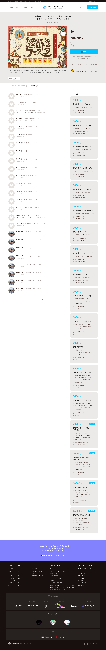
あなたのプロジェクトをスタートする (54, 555)
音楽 (19, 573)
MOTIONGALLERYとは (84, 569)
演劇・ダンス (11, 580)
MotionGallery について (93, 1)
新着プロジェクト (36, 573)
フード (20, 585)
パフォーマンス (22, 583)
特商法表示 (81, 585)
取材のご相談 (81, 578)
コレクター (33, 85)
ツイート (82, 64)
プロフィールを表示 (92, 71)
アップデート (22, 85)
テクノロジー (11, 583)
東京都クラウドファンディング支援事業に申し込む (62, 587)
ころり (18, 126)
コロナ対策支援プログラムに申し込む (60, 590)
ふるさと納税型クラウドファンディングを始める (62, 585)
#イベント (17, 78)
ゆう (17, 102)
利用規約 (80, 580)
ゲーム (57, 22)
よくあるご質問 (82, 573)
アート (20, 571)
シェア (75, 64)
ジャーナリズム (12, 587)
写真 (9, 573)
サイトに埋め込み (92, 64)
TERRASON (19, 232)
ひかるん (18, 215)
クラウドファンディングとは (57, 571)
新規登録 (93, 7)
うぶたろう (19, 110)
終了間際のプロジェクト (37, 576)
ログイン (82, 7)
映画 (9, 571)
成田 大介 (18, 94)
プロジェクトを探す (14, 7)
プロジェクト (12, 85)
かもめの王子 (20, 207)
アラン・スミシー (21, 223)
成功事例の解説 (54, 576)
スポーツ (10, 585)
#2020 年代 (81, 571)
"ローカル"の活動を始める (57, 583)
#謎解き (11, 78)
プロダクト (21, 578)
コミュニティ (11, 578)
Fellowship (52, 580)
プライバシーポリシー (84, 583)
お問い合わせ (81, 576)
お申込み (52, 569)
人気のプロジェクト (37, 571)
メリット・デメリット (55, 578)
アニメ (10, 576)
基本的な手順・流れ (55, 573)
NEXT (43, 300)
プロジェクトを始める (28, 7)
